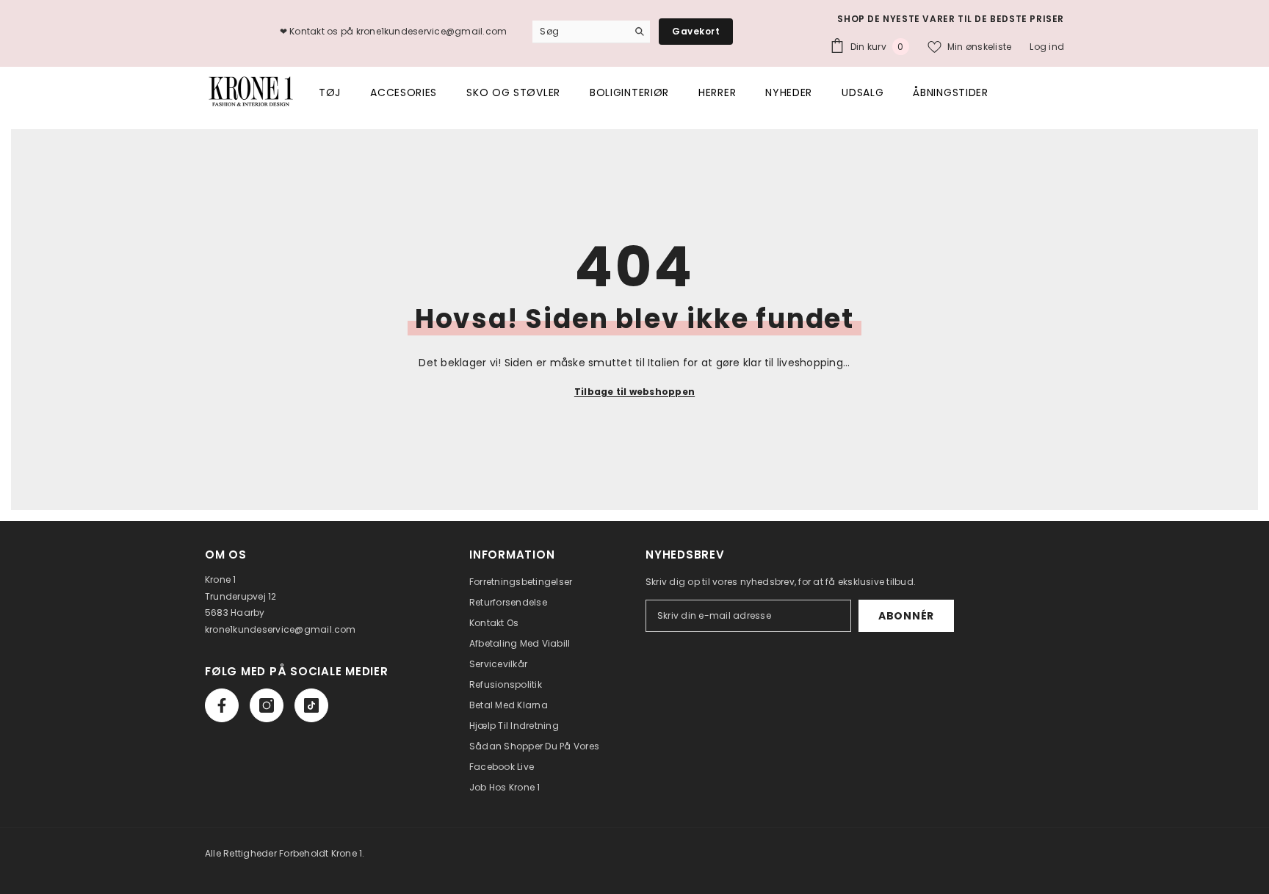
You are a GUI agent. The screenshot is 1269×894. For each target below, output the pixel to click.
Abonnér (906, 615)
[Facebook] (222, 705)
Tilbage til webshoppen (634, 391)
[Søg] (638, 32)
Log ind (1047, 46)
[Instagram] (266, 705)
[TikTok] (311, 705)
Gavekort (696, 31)
